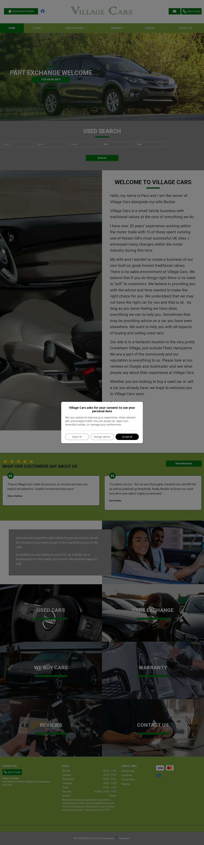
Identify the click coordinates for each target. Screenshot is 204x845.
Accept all (127, 436)
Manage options (102, 436)
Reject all (77, 436)
